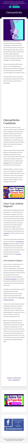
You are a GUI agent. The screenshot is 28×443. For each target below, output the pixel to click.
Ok (10, 6)
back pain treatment (11, 279)
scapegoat (6, 233)
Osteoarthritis (16, 380)
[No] (26, 4)
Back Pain (9, 378)
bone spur (6, 163)
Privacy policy (16, 6)
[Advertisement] (14, 100)
